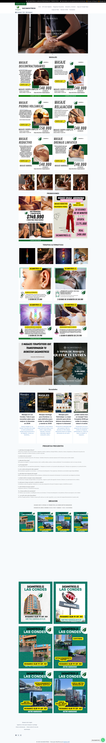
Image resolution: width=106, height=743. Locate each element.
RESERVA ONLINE (20, 3)
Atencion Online (64, 9)
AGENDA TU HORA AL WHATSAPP (84, 1)
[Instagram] (21, 735)
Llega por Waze (55, 9)
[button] (19, 33)
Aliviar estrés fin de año (32, 727)
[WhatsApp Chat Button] (103, 740)
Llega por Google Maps (82, 6)
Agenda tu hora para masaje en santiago (27, 724)
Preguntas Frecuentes (58, 6)
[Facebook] (16, 735)
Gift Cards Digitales (47, 6)
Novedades (72, 9)
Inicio (39, 6)
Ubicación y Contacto (70, 6)
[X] (18, 735)
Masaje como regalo (27, 722)
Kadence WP (66, 741)
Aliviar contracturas (20, 727)
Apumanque (27, 729)
